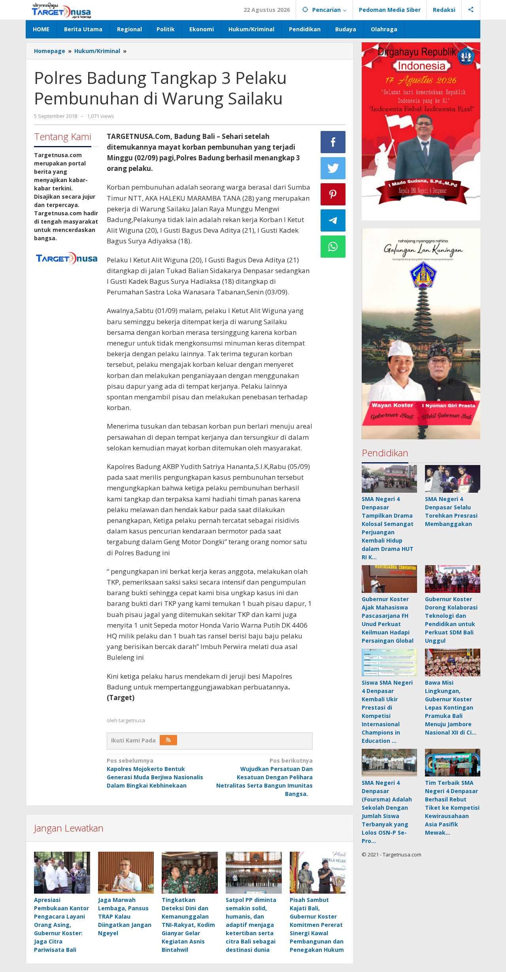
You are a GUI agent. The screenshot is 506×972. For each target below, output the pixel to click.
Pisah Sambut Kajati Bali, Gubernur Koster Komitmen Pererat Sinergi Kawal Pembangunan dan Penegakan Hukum (317, 924)
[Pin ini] (333, 194)
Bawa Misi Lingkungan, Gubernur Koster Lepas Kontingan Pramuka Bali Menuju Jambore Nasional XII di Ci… (450, 707)
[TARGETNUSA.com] (61, 9)
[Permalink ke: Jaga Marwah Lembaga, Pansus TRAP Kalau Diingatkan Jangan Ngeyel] (126, 873)
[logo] (66, 257)
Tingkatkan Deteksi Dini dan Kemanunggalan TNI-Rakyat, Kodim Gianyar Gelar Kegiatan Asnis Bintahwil (188, 924)
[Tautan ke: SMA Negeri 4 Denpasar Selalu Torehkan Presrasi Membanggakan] (452, 479)
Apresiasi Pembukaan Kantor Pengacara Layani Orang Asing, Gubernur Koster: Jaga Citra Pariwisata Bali (61, 924)
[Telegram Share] (333, 220)
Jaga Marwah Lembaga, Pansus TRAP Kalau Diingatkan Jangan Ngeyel (124, 916)
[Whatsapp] (333, 246)
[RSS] (168, 740)
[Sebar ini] (333, 142)
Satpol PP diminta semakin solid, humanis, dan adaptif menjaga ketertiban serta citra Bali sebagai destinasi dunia (251, 924)
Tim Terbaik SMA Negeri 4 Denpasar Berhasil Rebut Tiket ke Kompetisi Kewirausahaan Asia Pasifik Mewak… (452, 807)
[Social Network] (471, 10)
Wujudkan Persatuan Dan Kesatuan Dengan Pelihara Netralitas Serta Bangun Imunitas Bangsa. (264, 777)
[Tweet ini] (333, 168)
